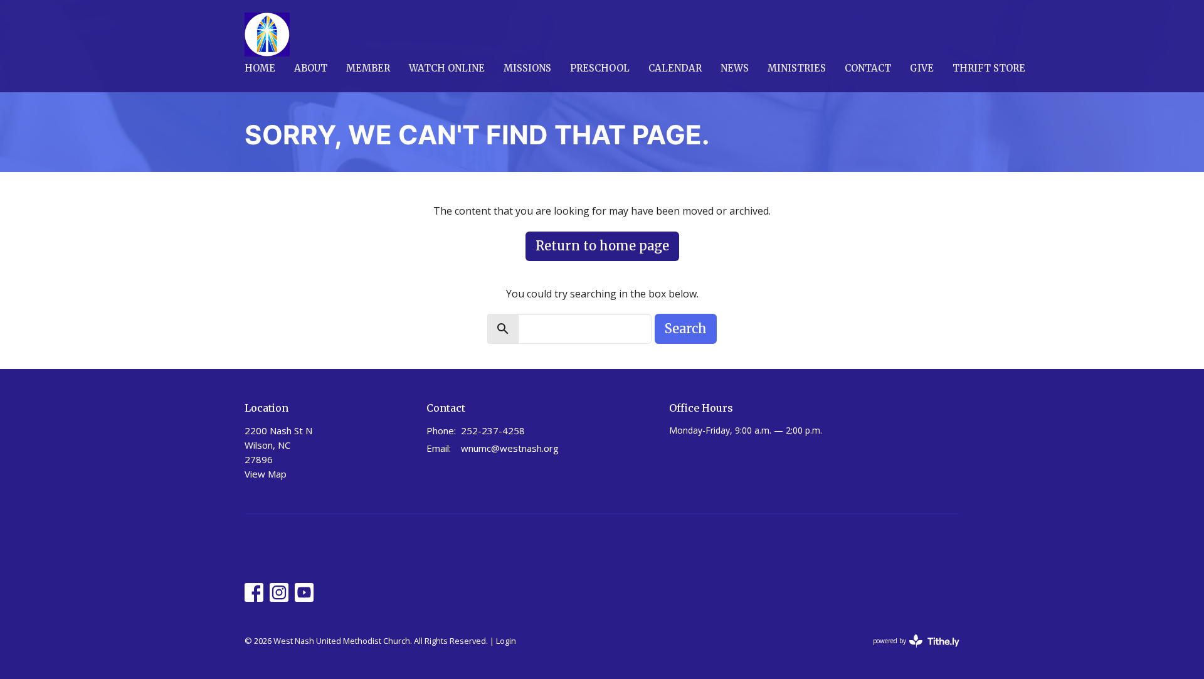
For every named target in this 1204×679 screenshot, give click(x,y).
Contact (868, 68)
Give (922, 68)
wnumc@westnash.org (510, 448)
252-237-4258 (493, 430)
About (310, 68)
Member (368, 68)
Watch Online (447, 68)
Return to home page (602, 246)
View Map (266, 474)
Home (260, 68)
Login (506, 640)
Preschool (600, 68)
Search (686, 328)
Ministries (797, 68)
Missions (527, 68)
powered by (909, 651)
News (735, 68)
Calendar (675, 68)
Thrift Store (989, 68)
